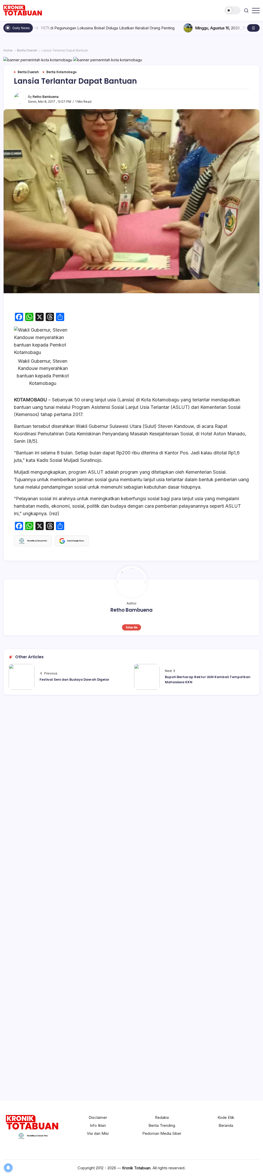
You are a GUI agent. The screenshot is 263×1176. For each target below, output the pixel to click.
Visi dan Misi (98, 1133)
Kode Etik (226, 1117)
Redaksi (162, 1117)
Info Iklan (98, 1125)
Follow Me (131, 627)
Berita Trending (161, 1125)
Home (8, 50)
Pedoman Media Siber (161, 1133)
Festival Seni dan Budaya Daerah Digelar (74, 679)
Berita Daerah (27, 50)
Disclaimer (98, 1117)
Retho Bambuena (46, 97)
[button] (232, 10)
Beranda (226, 1125)
